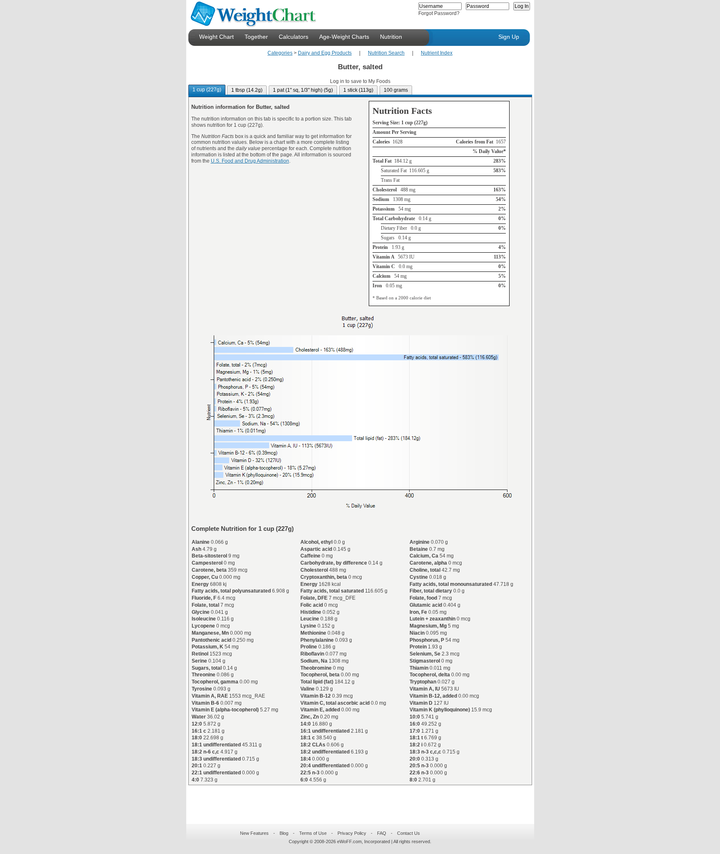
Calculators (293, 36)
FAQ (381, 833)
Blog (284, 833)
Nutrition (391, 36)
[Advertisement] (353, 799)
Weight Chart (216, 36)
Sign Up (508, 36)
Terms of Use (313, 833)
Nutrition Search (386, 53)
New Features (254, 833)
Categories (280, 53)
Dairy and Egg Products (325, 53)
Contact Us (408, 833)
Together (256, 36)
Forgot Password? (439, 13)
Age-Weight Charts (344, 36)
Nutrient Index (436, 53)
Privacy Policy (352, 833)
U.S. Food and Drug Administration (250, 161)
